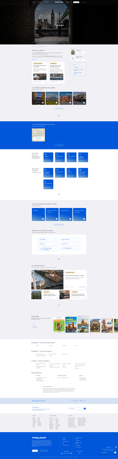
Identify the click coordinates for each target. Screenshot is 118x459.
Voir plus (33, 59)
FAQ (63, 443)
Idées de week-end (66, 441)
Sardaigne (57, 422)
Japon (39, 420)
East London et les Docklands (54, 363)
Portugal (39, 423)
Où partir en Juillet (71, 424)
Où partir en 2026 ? (81, 425)
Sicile (56, 423)
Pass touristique (82, 378)
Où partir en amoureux (82, 422)
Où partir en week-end (82, 421)
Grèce (34, 425)
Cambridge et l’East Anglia (41, 355)
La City (63, 365)
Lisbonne (51, 422)
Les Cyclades (51, 420)
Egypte (34, 423)
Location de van (39, 378)
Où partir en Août (71, 425)
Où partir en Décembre (82, 420)
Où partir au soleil (81, 423)
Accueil (33, 46)
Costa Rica (35, 421)
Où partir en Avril (71, 421)
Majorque (51, 425)
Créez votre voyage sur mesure (62, 377)
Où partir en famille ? (81, 424)
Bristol (37, 345)
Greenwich (51, 365)
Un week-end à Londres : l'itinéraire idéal (38, 138)
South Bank (77, 368)
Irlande (34, 426)
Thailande (39, 425)
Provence (57, 420)
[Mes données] (85, 2)
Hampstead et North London (54, 367)
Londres (50, 423)
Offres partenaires (66, 445)
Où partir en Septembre (72, 426)
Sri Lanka (39, 424)
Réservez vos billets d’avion (41, 377)
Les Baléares (57, 425)
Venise (56, 426)
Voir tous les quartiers (59, 108)
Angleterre (59, 23)
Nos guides (76, 2)
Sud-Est (50, 355)
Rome (56, 421)
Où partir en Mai (71, 422)
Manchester (64, 345)
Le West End (64, 367)
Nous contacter (78, 447)
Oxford (76, 345)
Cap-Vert (34, 420)
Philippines (40, 422)
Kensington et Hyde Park (66, 363)
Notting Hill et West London (80, 363)
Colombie (34, 422)
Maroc (39, 421)
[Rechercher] (81, 2)
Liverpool (51, 345)
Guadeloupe (51, 424)
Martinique (51, 426)
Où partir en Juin (71, 423)
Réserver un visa (82, 377)
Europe (36, 46)
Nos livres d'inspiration (44, 450)
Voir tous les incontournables (59, 224)
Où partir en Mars (71, 420)
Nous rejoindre (78, 445)
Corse (50, 421)
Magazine (64, 439)
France (34, 424)
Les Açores (57, 424)
